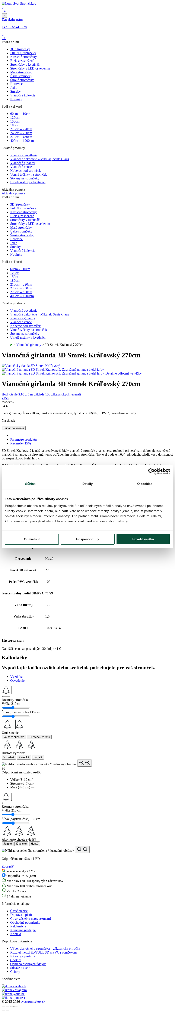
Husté (34, 843)
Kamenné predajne (23, 930)
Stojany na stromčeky (24, 178)
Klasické (21, 843)
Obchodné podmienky (25, 922)
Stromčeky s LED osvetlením (30, 68)
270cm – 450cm (21, 137)
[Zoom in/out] (16, 1006)
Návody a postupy (22, 956)
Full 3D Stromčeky (23, 53)
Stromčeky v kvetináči (25, 64)
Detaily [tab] (87, 484)
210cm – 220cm (21, 129)
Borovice (16, 84)
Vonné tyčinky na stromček (28, 174)
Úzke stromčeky (21, 76)
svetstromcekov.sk (33, 1001)
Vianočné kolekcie (22, 95)
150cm (14, 121)
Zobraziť (8, 866)
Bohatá (38, 757)
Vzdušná (8, 757)
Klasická (24, 757)
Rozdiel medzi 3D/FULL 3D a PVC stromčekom (43, 952)
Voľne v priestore (13, 737)
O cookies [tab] (144, 484)
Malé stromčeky (21, 72)
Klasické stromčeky (23, 57)
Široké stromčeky (22, 80)
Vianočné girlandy (22, 163)
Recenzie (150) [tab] (20, 443)
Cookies (15, 960)
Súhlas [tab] (30, 484)
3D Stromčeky (20, 49)
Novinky (16, 99)
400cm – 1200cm (22, 140)
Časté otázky (19, 911)
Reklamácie (18, 926)
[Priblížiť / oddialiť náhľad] (84, 763)
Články (15, 971)
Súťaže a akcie (20, 968)
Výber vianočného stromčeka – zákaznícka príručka (45, 948)
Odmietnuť (32, 539)
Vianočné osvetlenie (23, 155)
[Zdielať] (7, 1006)
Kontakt (15, 934)
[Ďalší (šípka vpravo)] (7, 1010)
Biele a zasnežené (22, 60)
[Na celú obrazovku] (12, 1006)
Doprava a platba (21, 915)
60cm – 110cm (20, 114)
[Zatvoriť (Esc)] (3, 1006)
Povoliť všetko (143, 539)
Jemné (7, 843)
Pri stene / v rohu (39, 737)
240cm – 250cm (21, 133)
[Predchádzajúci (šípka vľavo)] (3, 1010)
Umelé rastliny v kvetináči (27, 182)
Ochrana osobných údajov (28, 964)
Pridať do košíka (13, 428)
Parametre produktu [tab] (23, 439)
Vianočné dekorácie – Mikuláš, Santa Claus (39, 159)
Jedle (13, 87)
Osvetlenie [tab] (17, 680)
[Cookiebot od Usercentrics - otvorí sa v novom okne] (151, 471)
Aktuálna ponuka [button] (13, 193)
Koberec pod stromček (25, 170)
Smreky (15, 91)
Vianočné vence (21, 167)
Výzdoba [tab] (16, 676)
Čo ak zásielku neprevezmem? (30, 918)
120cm (14, 117)
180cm (14, 125)
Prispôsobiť (85, 539)
